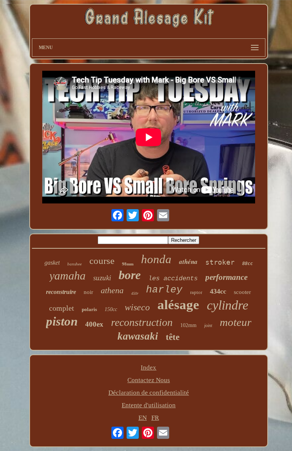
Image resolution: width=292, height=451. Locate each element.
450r (134, 293)
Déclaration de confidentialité (148, 392)
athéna (188, 261)
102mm (188, 325)
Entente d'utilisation (149, 405)
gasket (52, 262)
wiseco (137, 307)
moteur (235, 322)
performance (226, 277)
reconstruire (61, 292)
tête (172, 337)
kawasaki (137, 336)
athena (112, 290)
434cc (218, 291)
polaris (89, 309)
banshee (74, 264)
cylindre (227, 305)
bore (130, 275)
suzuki (102, 278)
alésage (178, 304)
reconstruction (142, 322)
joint (208, 325)
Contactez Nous (148, 380)
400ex (94, 324)
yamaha (67, 275)
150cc (111, 309)
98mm (127, 264)
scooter (242, 292)
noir (88, 292)
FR (155, 417)
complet (61, 308)
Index (148, 367)
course (101, 261)
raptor (196, 292)
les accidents (173, 278)
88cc (247, 263)
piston (62, 321)
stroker (220, 262)
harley (164, 289)
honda (156, 259)
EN (142, 417)
